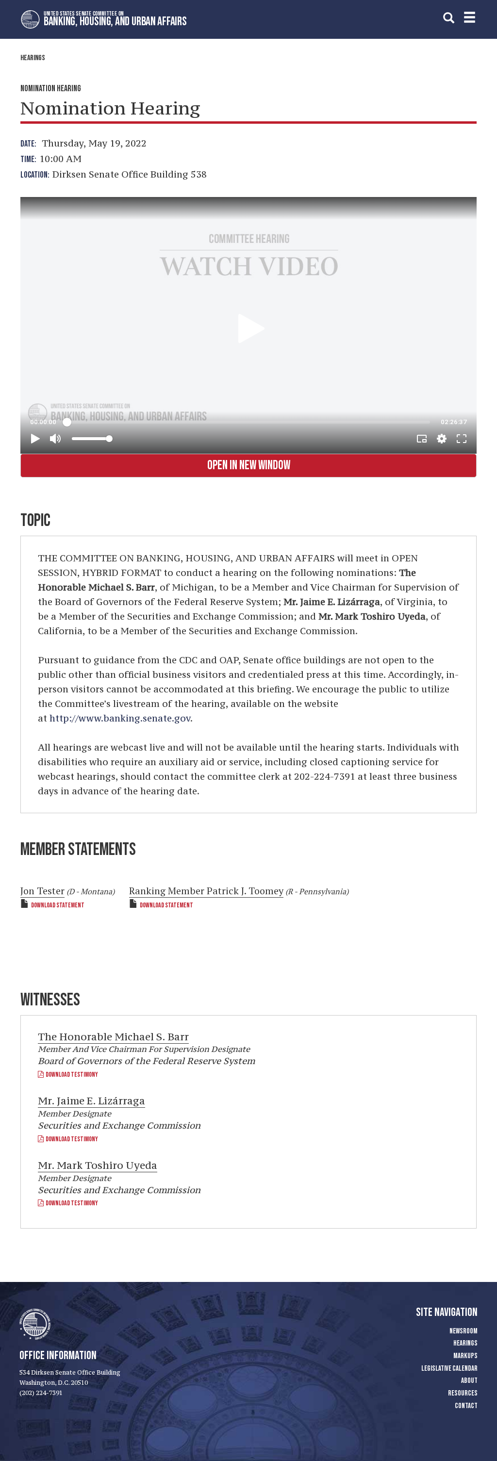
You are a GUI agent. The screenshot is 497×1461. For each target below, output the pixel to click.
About (469, 1380)
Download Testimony (71, 1074)
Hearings (32, 58)
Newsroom (463, 1331)
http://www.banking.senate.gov (120, 718)
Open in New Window (248, 465)
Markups (465, 1356)
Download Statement (57, 905)
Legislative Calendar (449, 1368)
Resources (463, 1393)
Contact (466, 1406)
